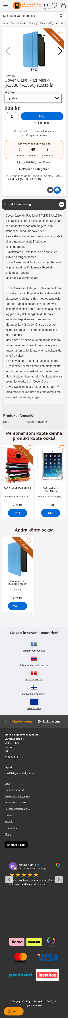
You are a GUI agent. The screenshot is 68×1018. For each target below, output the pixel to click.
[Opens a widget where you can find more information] (14, 1011)
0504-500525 (12, 757)
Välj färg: (10, 92)
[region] (34, 204)
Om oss (9, 815)
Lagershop (11, 827)
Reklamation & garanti (17, 796)
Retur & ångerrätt (14, 789)
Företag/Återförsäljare (17, 808)
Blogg (8, 834)
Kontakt (9, 821)
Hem (7, 783)
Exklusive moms (49, 721)
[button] (60, 51)
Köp (42, 116)
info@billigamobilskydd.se (19, 773)
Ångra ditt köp (16, 844)
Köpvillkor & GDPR (15, 802)
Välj (17, 512)
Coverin (10, 75)
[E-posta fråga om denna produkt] (50, 190)
